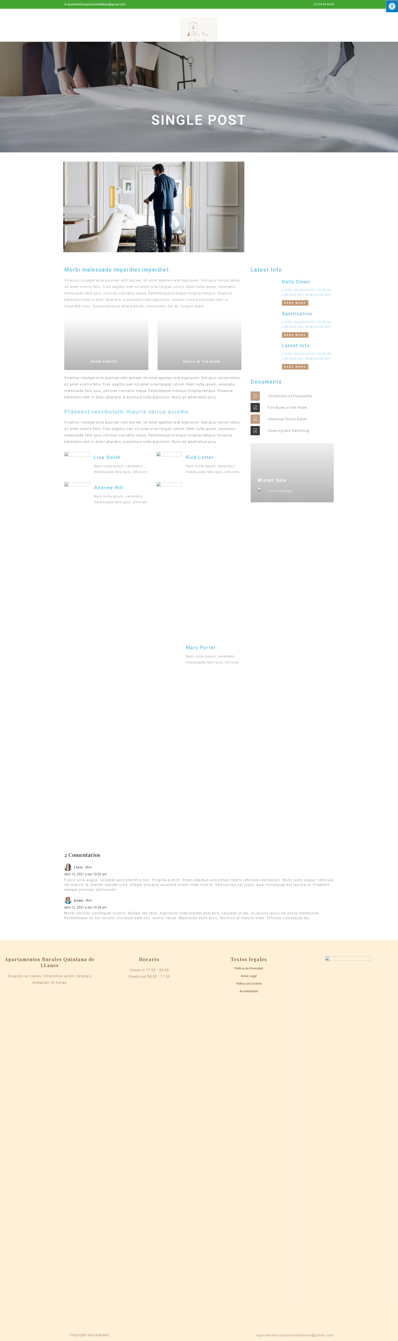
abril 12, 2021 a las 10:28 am (85, 907)
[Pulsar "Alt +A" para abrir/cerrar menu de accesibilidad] (392, 6)
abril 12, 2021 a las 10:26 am (85, 874)
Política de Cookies (249, 983)
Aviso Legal (249, 976)
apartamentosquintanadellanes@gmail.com (96, 4)
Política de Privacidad (249, 968)
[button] (295, 303)
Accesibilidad (249, 991)
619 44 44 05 (325, 4)
